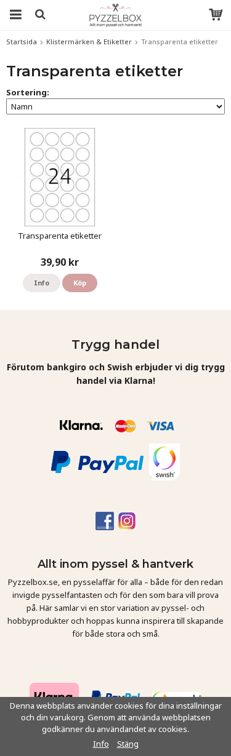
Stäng (128, 743)
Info (41, 282)
